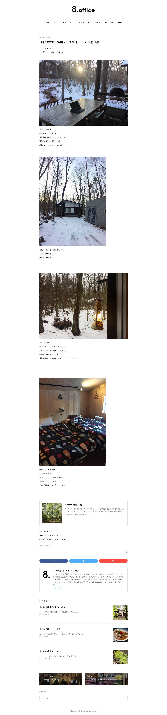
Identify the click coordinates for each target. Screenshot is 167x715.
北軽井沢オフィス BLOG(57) (47, 545)
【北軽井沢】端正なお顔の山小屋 (52, 607)
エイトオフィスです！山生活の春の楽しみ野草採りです (57, 656)
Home (46, 22)
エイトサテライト (84, 22)
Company (109, 22)
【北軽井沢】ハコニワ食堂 (49, 629)
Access (98, 22)
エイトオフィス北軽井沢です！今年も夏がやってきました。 (59, 612)
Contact (120, 22)
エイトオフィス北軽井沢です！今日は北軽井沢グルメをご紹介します (62, 634)
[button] (46, 22)
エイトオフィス (67, 22)
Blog (54, 22)
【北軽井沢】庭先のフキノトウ (51, 651)
